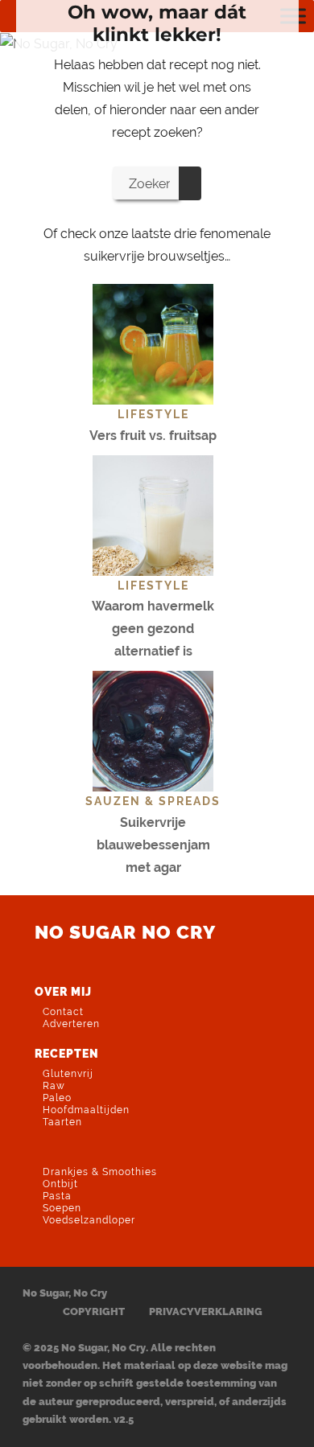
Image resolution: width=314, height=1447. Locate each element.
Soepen (62, 1208)
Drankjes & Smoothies (100, 1172)
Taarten (62, 1122)
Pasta (57, 1196)
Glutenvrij (68, 1073)
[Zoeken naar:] (145, 182)
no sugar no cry (125, 932)
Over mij (63, 991)
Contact (63, 1011)
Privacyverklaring (205, 1311)
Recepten (67, 1053)
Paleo (57, 1098)
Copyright (94, 1311)
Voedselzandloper (89, 1220)
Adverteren (71, 1024)
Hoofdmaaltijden (86, 1110)
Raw (54, 1085)
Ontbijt (60, 1184)
